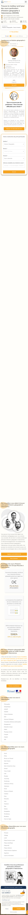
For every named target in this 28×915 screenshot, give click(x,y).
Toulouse (6, 804)
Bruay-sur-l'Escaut (8, 758)
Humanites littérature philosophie (12, 722)
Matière (5, 141)
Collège (6, 835)
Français (6, 734)
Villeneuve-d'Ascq (8, 783)
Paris (5, 796)
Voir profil (14, 85)
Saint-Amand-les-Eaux (9, 766)
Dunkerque (7, 781)
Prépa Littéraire (8, 848)
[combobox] (12, 144)
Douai (5, 788)
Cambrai (6, 794)
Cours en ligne (7, 819)
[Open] (23, 144)
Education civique (8, 727)
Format (5, 155)
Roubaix (6, 776)
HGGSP (6, 709)
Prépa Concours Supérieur (10, 850)
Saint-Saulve (7, 761)
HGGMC (6, 712)
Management (7, 724)
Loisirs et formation (9, 855)
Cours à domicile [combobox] (8, 158)
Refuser (6, 908)
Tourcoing (6, 778)
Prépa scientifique (8, 843)
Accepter (19, 908)
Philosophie (7, 704)
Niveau (5, 148)
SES (5, 739)
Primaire (6, 833)
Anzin (5, 753)
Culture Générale (8, 714)
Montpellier (7, 811)
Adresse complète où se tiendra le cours (13, 163)
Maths (5, 729)
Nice (5, 806)
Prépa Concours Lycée (9, 840)
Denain (6, 768)
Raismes (6, 763)
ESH (5, 717)
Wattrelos (6, 786)
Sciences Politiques (9, 719)
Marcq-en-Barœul (8, 791)
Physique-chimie (8, 732)
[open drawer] (26, 2)
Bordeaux (6, 816)
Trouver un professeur (14, 686)
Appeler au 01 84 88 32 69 (14, 554)
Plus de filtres (14, 32)
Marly (5, 756)
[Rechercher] (24, 27)
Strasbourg (7, 814)
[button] (14, 27)
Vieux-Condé (7, 771)
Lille (5, 773)
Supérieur (6, 853)
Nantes (6, 809)
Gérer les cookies (13, 912)
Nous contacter (14, 558)
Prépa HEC (6, 845)
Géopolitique (7, 706)
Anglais (6, 737)
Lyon (5, 801)
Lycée (5, 838)
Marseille (6, 799)
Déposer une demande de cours (14, 128)
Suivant (14, 172)
